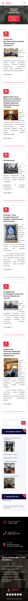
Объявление (9, 160)
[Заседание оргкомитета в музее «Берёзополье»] (9, 446)
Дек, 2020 (6, 34)
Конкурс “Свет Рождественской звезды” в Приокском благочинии (13, 218)
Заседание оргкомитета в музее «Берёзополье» (12, 438)
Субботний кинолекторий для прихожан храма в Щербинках (11, 352)
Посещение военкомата (10, 461)
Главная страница (14, 17)
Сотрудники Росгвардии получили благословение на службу (13, 295)
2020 (14, 18)
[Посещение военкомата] (9, 468)
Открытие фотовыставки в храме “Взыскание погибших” (13, 42)
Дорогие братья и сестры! (10, 454)
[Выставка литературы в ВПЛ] (9, 483)
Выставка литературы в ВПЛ (11, 476)
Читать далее (7, 74)
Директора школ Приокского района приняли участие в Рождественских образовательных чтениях (12, 102)
